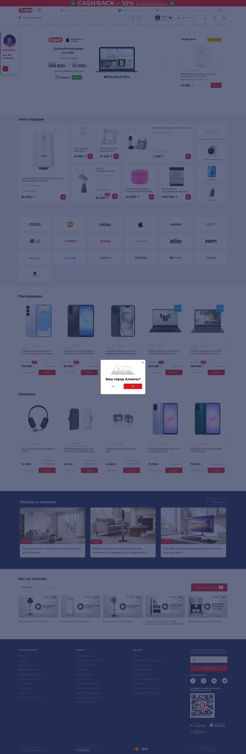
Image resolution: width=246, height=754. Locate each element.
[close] (143, 362)
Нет (113, 386)
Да (133, 386)
